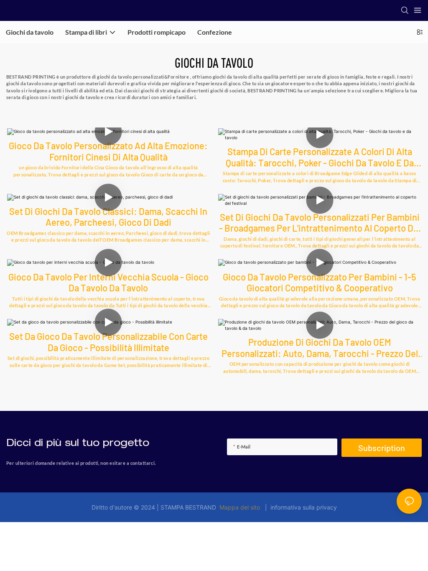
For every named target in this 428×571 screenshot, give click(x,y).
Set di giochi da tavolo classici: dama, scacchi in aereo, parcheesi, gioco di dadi (108, 216)
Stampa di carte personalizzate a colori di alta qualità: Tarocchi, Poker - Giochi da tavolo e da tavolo (320, 157)
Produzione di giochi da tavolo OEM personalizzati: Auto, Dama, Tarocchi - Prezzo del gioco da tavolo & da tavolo (320, 347)
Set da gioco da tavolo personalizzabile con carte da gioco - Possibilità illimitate (108, 341)
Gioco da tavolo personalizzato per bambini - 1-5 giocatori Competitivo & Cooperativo (319, 282)
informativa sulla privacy (302, 507)
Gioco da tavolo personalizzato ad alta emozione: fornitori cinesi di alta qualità (108, 151)
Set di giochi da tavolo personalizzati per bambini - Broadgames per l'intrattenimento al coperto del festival (319, 223)
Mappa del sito (240, 507)
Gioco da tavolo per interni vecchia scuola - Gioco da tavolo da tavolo (108, 282)
